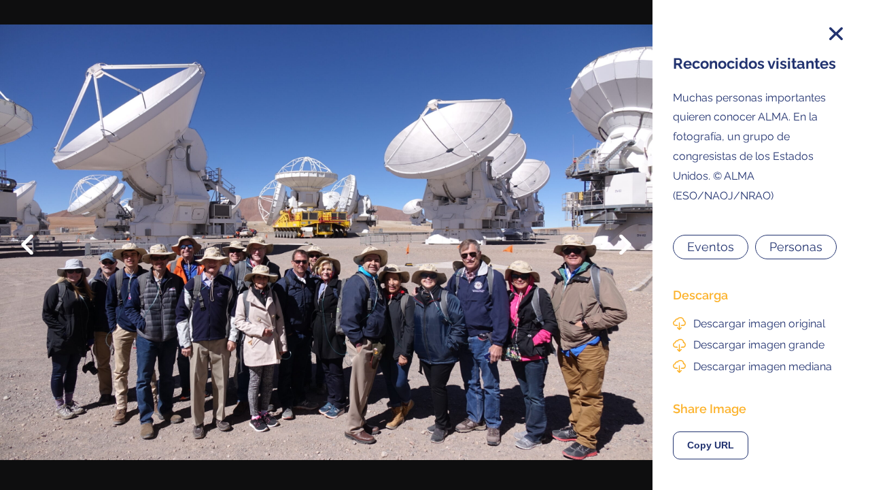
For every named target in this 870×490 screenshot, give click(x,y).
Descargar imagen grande (758, 344)
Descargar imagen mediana (762, 366)
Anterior (37, 234)
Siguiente (615, 254)
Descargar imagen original (759, 323)
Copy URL (710, 445)
